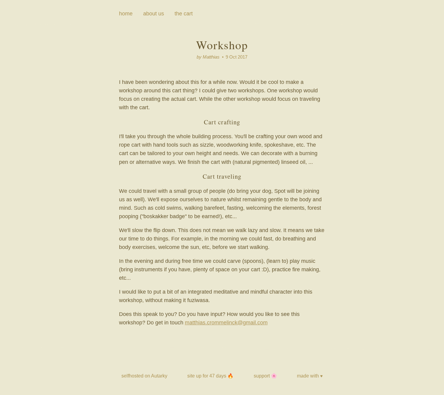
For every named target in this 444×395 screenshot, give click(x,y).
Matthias (211, 56)
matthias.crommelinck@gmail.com (226, 323)
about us (153, 14)
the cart (184, 14)
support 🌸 (265, 375)
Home (126, 14)
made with (310, 375)
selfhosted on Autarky (144, 375)
